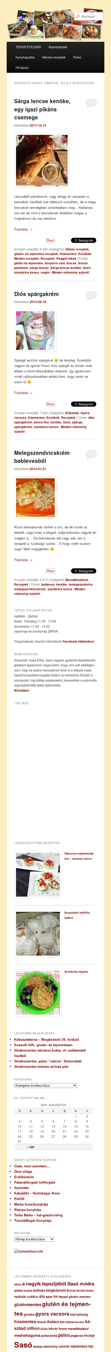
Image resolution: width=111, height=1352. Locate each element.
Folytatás (23, 229)
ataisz (18, 1290)
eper (49, 1296)
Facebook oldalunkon (78, 641)
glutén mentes (80, 1296)
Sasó (86, 267)
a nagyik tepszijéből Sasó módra (58, 1283)
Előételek (72, 413)
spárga (77, 422)
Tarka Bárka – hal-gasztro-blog (38, 1214)
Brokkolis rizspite (76, 971)
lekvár (53, 1328)
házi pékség (79, 1314)
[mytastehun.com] (28, 1251)
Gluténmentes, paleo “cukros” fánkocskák (48, 1061)
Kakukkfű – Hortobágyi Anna (37, 1193)
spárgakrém (23, 426)
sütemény (50, 1346)
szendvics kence (26, 272)
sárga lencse (39, 267)
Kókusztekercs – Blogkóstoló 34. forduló (46, 1039)
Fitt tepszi (22, 67)
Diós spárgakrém (36, 294)
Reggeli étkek (66, 258)
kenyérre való (55, 263)
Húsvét (41, 1322)
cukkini (32, 1296)
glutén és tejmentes (28, 263)
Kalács (53, 1321)
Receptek (48, 258)
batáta (28, 1290)
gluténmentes (27, 1304)
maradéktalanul (78, 1328)
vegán (45, 272)
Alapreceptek (58, 47)
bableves (48, 584)
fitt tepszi (60, 1296)
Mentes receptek (54, 57)
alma (17, 1284)
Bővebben (21, 690)
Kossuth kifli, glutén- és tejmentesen (43, 1044)
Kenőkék (84, 253)
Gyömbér (21, 1187)
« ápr (31, 1146)
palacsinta (49, 1335)
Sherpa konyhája (27, 1209)
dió (42, 1296)
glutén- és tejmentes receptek (36, 253)
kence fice (41, 422)
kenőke (56, 422)
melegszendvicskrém (30, 589)
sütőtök (64, 1346)
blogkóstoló (56, 1290)
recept (89, 1335)
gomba (29, 1314)
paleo (64, 1335)
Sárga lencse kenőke (65, 267)
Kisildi (19, 1198)
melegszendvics (81, 584)
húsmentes (25, 1321)
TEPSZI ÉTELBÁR (28, 47)
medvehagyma (27, 1335)
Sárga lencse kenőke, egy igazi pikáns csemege (42, 109)
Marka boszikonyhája (31, 1204)
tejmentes (79, 1346)
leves (63, 1328)
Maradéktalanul (76, 579)
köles (44, 1329)
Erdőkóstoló (24, 1176)
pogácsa (76, 1335)
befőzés (39, 1290)
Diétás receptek (77, 249)
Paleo (77, 57)
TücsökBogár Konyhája (32, 1220)
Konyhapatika (25, 57)
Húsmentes (68, 253)
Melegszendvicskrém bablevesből (42, 457)
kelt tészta (67, 1322)
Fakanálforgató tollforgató (35, 1182)
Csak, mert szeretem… (32, 1165)
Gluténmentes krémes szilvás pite (41, 1066)
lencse (71, 263)
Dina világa (23, 1171)
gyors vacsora (52, 1313)
